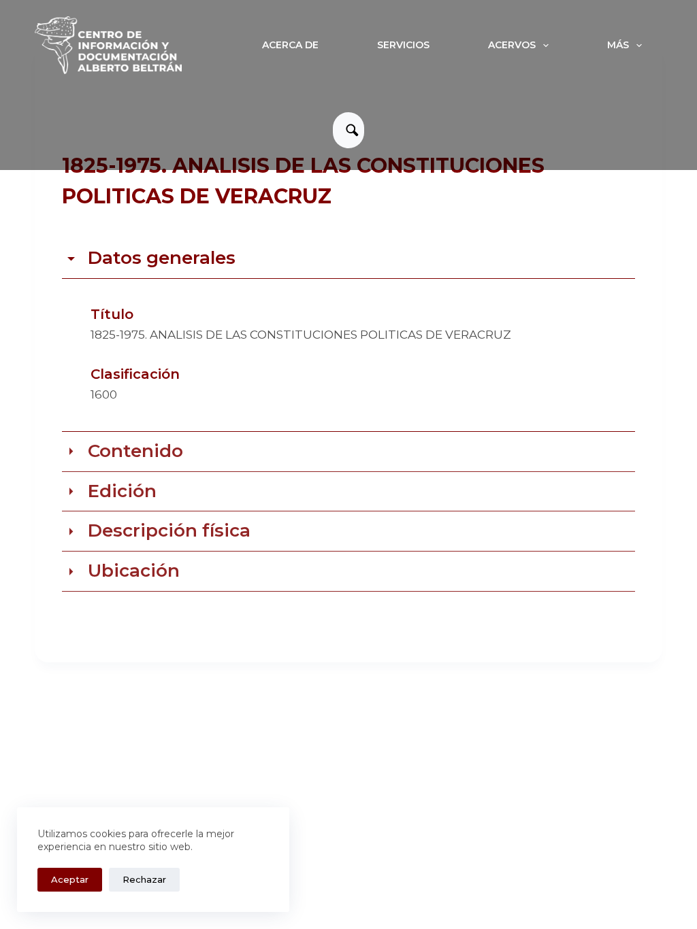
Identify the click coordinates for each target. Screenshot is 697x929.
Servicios (403, 45)
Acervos (512, 45)
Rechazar (144, 879)
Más (618, 45)
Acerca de (290, 45)
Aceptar (69, 879)
